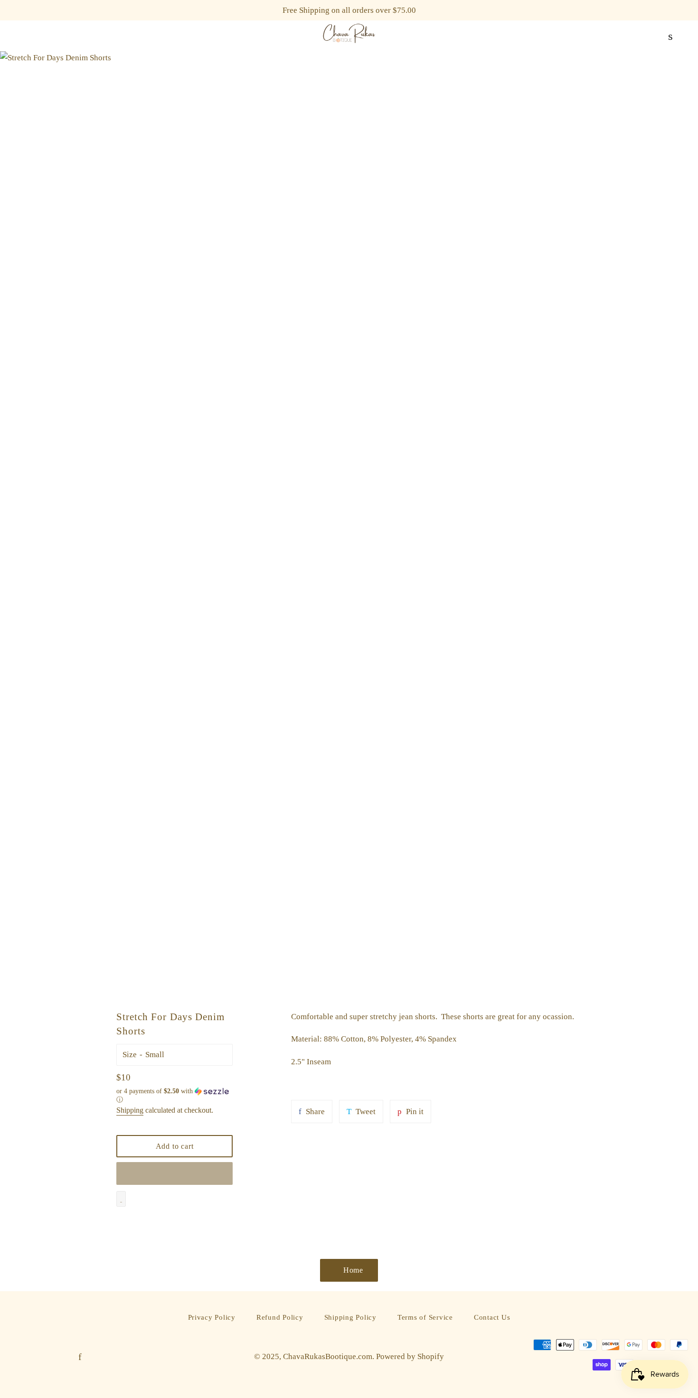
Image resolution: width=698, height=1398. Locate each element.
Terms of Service (425, 1317)
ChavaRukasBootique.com (327, 1356)
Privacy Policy (212, 1317)
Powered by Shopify (410, 1356)
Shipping (129, 1110)
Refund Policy (279, 1317)
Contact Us (492, 1317)
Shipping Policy (350, 1317)
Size (130, 1054)
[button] (174, 1095)
